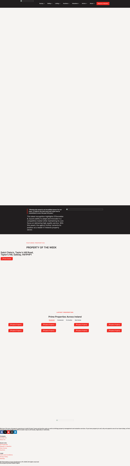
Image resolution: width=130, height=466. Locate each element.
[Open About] (94, 3)
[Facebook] (1, 432)
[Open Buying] (44, 3)
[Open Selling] (51, 3)
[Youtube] (8, 432)
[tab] (52, 320)
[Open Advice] (86, 3)
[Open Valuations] (78, 3)
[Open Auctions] (68, 3)
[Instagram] (12, 432)
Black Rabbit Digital (14, 463)
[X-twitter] (5, 432)
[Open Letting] (59, 3)
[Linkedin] (15, 432)
